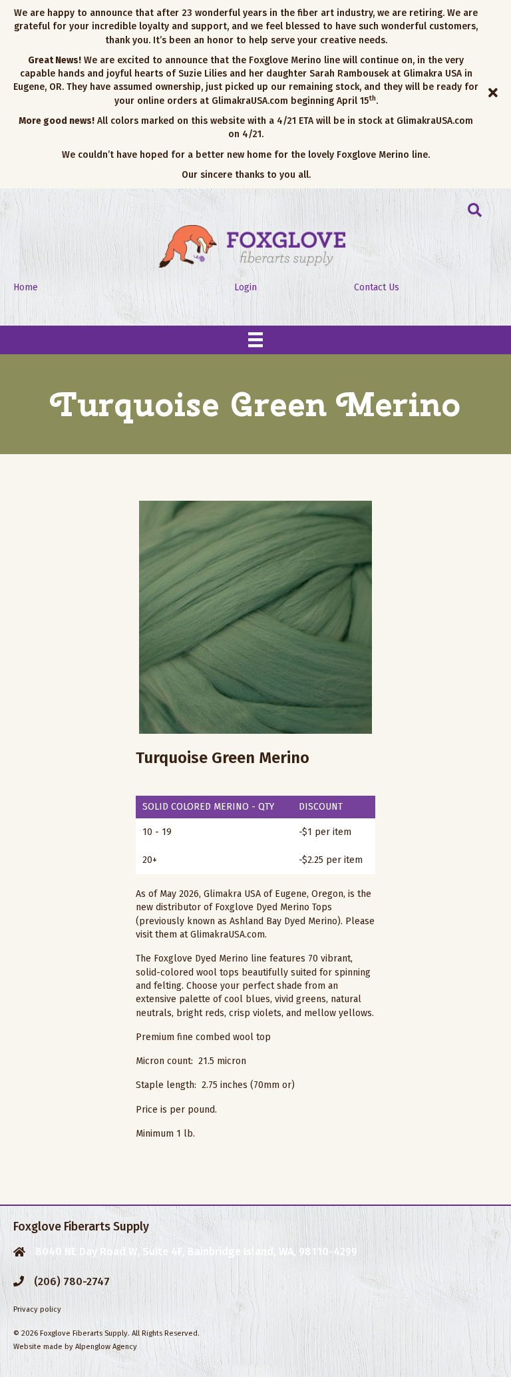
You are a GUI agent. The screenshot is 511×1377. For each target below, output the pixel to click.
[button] (494, 94)
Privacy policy (37, 1309)
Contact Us (376, 287)
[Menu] (255, 340)
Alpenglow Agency (106, 1346)
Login (245, 287)
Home (25, 287)
